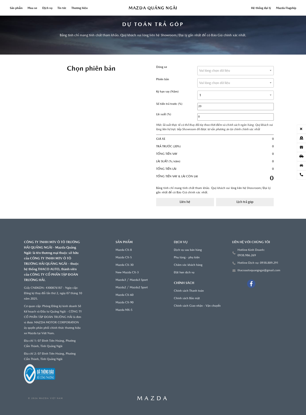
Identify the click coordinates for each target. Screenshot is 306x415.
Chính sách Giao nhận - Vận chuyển (197, 306)
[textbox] (236, 70)
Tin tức (61, 8)
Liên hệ (185, 202)
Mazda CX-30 (124, 265)
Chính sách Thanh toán (189, 290)
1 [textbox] (200, 95)
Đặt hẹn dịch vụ (184, 272)
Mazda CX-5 (124, 257)
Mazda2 (121, 287)
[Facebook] (251, 284)
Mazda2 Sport (139, 287)
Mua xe (32, 8)
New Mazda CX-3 (127, 272)
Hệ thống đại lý (261, 8)
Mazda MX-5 (124, 310)
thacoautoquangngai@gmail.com (259, 270)
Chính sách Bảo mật (187, 298)
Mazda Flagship (286, 8)
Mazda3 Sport (139, 280)
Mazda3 (121, 280)
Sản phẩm (16, 8)
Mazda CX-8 (124, 250)
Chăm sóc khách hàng (188, 265)
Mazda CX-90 (124, 302)
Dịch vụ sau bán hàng (188, 250)
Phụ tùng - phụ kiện (187, 257)
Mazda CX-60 (124, 295)
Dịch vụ (47, 8)
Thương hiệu (79, 8)
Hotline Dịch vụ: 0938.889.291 (258, 263)
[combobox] (235, 70)
